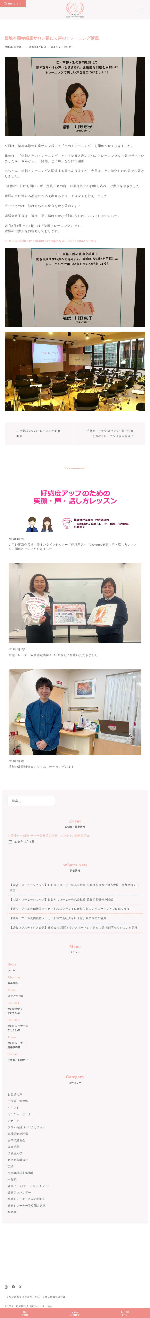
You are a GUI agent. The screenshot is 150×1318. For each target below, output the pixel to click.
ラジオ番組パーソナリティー (27, 1127)
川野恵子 (19, 47)
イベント (13, 1107)
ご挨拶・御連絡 (18, 1101)
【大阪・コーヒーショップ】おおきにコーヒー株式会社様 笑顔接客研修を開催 (61, 899)
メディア (13, 1120)
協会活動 (13, 1146)
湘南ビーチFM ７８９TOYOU (28, 1186)
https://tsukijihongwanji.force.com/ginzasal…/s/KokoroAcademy (50, 240)
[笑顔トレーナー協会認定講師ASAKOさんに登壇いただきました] (75, 602)
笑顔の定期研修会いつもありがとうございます (41, 766)
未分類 (12, 1179)
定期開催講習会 (18, 1159)
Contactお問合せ (75, 1313)
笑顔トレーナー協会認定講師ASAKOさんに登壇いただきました (53, 655)
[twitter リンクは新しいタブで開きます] (20, 1286)
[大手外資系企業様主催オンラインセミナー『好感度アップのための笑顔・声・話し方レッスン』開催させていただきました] (75, 504)
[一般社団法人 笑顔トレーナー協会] (75, 9)
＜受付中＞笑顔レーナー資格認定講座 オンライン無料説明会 (49, 835)
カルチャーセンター (62, 47)
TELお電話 (25, 1313)
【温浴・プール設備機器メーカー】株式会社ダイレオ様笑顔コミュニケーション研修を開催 (70, 908)
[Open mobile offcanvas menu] (139, 10)
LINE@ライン (125, 1313)
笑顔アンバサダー (19, 1192)
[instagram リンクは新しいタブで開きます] (6, 1286)
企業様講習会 (16, 1140)
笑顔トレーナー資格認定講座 (27, 1205)
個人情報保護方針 (55, 1297)
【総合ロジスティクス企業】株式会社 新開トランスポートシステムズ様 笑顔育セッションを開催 (74, 927)
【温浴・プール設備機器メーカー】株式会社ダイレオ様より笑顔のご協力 (58, 918)
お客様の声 (15, 1094)
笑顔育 (12, 1212)
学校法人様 (15, 1153)
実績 (10, 1166)
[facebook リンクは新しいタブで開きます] (13, 1286)
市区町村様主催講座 (21, 1172)
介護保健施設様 (18, 1133)
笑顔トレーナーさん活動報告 (27, 1199)
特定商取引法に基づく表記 (24, 1297)
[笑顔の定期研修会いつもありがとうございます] (75, 711)
